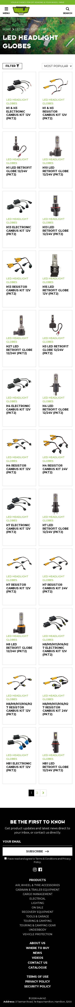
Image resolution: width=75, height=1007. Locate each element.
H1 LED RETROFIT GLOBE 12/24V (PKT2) (19, 171)
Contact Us (37, 962)
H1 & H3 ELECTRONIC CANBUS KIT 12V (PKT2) (18, 113)
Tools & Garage (37, 916)
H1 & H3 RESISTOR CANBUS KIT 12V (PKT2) (55, 113)
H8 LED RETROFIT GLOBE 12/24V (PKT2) (19, 648)
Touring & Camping (38, 920)
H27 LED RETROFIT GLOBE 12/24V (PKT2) (19, 350)
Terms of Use (37, 976)
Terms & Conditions (46, 858)
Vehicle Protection (37, 934)
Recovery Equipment (37, 912)
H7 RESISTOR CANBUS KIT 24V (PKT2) (55, 588)
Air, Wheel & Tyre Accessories (37, 885)
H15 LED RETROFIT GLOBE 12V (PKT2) (56, 290)
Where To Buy (37, 948)
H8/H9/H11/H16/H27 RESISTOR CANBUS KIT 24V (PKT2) (55, 709)
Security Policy (37, 986)
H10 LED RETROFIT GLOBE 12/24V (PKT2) (56, 171)
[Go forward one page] (43, 793)
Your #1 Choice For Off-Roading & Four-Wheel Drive (37, 2)
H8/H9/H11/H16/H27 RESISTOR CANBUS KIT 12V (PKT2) (19, 709)
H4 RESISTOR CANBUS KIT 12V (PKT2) (18, 469)
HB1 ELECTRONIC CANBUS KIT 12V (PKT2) (18, 767)
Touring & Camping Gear (38, 925)
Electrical (37, 898)
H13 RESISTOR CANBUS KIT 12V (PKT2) (18, 290)
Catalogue (37, 967)
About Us (37, 943)
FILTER (11, 66)
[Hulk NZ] (21, 10)
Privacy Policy (37, 981)
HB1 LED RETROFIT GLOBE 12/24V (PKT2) (56, 767)
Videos (37, 957)
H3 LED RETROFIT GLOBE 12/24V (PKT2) (56, 350)
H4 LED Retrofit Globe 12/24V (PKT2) (56, 409)
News (37, 953)
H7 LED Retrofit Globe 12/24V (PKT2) (56, 529)
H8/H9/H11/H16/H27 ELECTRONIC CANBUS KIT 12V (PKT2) (55, 649)
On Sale (37, 907)
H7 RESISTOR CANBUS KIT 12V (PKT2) (18, 588)
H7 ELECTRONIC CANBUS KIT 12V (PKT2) (18, 529)
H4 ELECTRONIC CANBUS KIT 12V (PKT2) (18, 409)
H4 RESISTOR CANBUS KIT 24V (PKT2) (55, 469)
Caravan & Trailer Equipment (37, 889)
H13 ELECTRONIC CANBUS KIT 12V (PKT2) (18, 231)
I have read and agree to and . (39, 860)
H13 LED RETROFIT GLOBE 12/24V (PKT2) (56, 231)
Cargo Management (37, 894)
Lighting (37, 903)
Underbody (37, 929)
